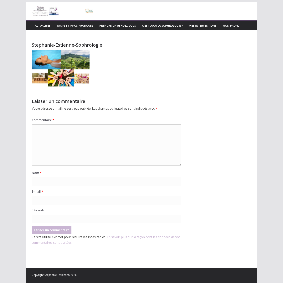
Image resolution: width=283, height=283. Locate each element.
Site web (38, 210)
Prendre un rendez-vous (117, 25)
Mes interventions (202, 25)
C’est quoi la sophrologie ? (162, 25)
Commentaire (43, 120)
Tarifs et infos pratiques (75, 25)
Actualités (42, 25)
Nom (37, 173)
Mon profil (231, 25)
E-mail (37, 191)
